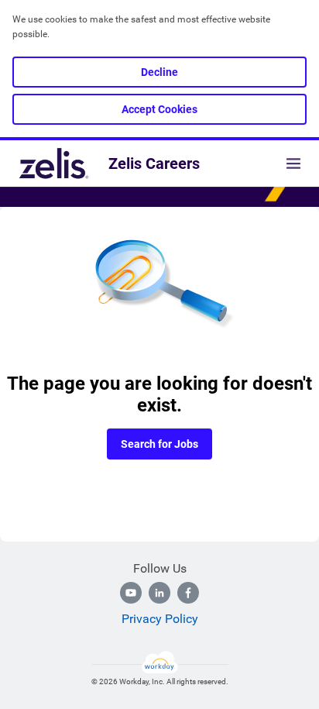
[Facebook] (188, 593)
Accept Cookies (159, 109)
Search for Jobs (159, 444)
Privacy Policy (160, 618)
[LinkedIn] (159, 593)
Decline (159, 72)
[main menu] (293, 163)
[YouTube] (131, 593)
